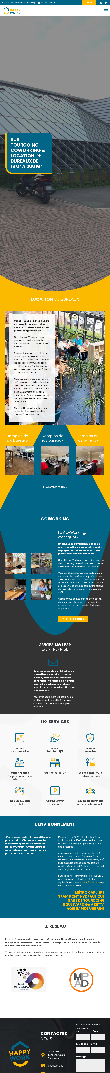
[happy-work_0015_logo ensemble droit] (28, 980)
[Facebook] (106, 3)
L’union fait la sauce (90, 882)
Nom (79, 1031)
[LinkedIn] (101, 3)
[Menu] (106, 10)
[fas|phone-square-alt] (44, 1065)
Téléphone (82, 1043)
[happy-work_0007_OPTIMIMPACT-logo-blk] (81, 980)
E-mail (94, 1043)
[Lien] (12, 10)
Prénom (96, 1031)
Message (81, 1056)
